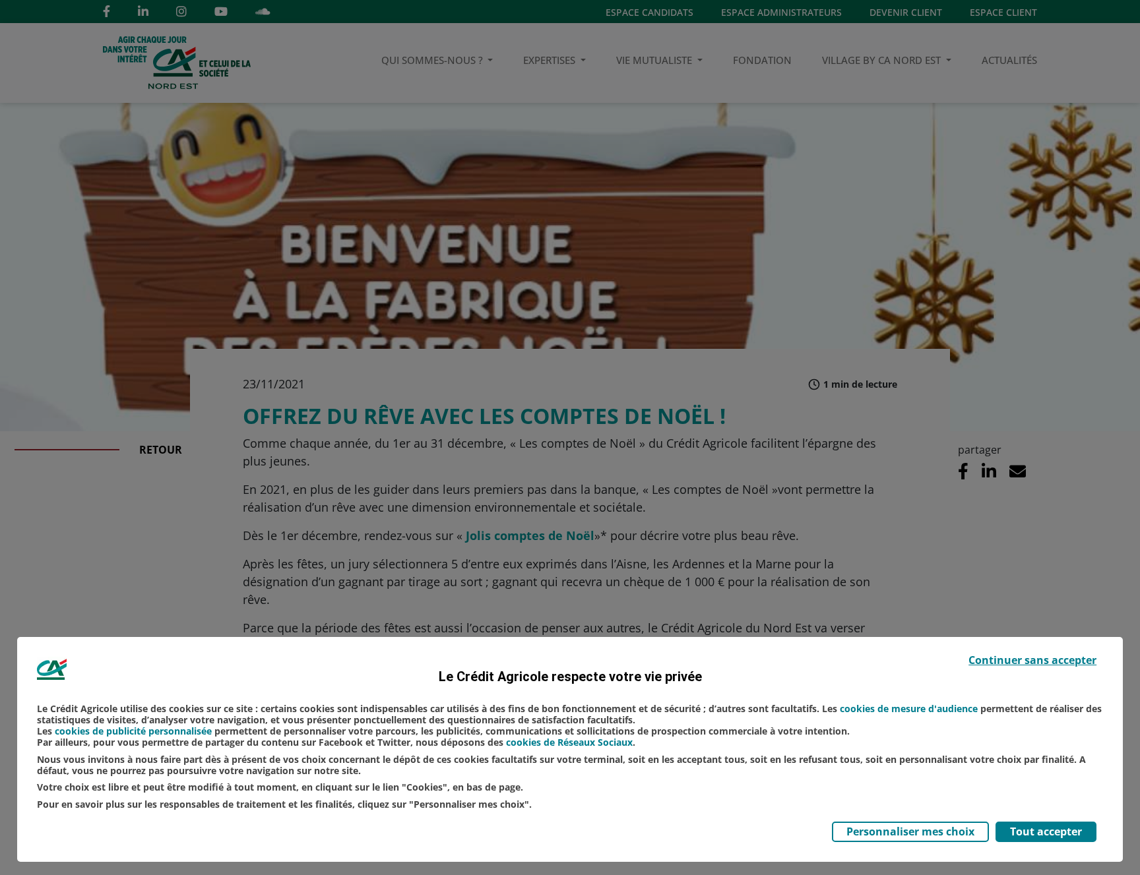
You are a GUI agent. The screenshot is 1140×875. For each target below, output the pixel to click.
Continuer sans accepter (1032, 660)
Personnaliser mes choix (910, 831)
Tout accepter (1046, 831)
